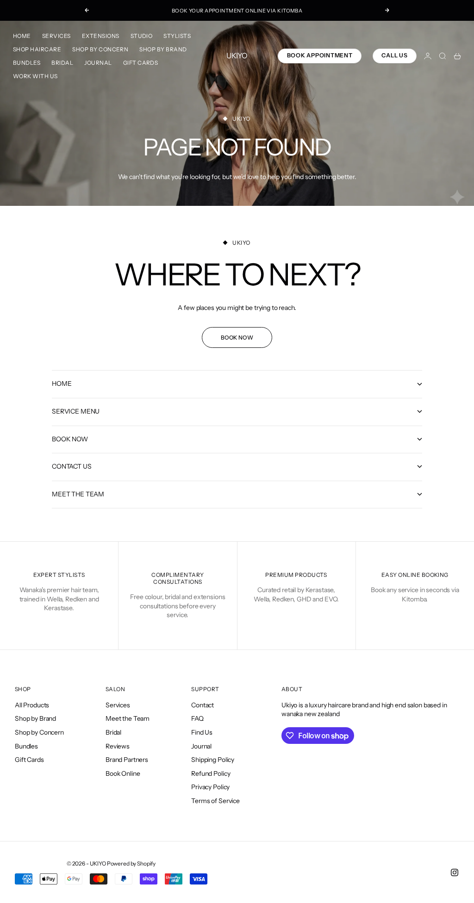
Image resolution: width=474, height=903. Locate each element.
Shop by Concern (100, 49)
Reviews (118, 746)
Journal (98, 62)
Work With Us (35, 76)
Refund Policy (210, 773)
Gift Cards (140, 62)
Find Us (201, 732)
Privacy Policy (210, 787)
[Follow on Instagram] (454, 872)
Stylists (177, 35)
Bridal (62, 62)
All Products (32, 705)
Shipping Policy (212, 759)
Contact (202, 705)
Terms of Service (215, 801)
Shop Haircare (37, 49)
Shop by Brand (163, 49)
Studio (142, 35)
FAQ (197, 718)
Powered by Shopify (131, 863)
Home (22, 35)
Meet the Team (128, 718)
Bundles (26, 62)
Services (56, 35)
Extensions (100, 35)
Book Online (123, 773)
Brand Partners (127, 759)
